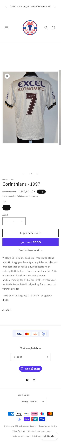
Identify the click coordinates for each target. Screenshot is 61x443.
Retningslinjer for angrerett (40, 431)
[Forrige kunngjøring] (6, 6)
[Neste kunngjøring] (55, 6)
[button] (6, 27)
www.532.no (15, 426)
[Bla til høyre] (37, 173)
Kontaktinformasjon (20, 436)
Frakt (19, 196)
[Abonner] (46, 357)
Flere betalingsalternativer (30, 250)
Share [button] (9, 309)
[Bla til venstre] (23, 173)
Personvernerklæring (48, 426)
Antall (5, 214)
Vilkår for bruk (19, 431)
